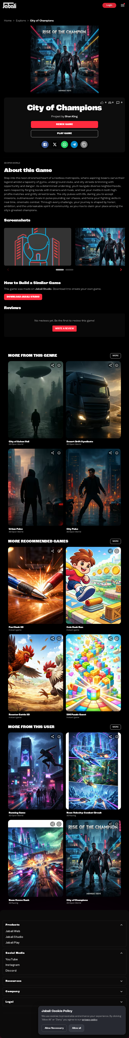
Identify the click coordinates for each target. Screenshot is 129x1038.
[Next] (121, 269)
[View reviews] (117, 102)
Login (109, 5)
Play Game (64, 133)
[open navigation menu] (122, 5)
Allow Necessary (54, 1028)
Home (8, 20)
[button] (35, 399)
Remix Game (64, 124)
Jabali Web (13, 931)
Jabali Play (12, 942)
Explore (21, 20)
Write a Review (64, 328)
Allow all (76, 1028)
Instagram (13, 965)
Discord (11, 970)
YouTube (12, 959)
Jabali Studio (14, 937)
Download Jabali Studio (23, 297)
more (116, 356)
